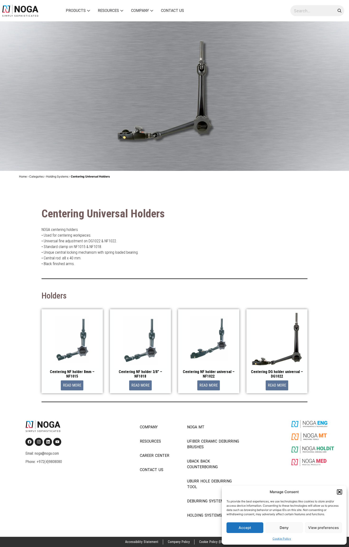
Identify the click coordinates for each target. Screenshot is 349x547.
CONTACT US (151, 470)
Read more (72, 385)
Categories (36, 176)
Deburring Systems (206, 501)
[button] (339, 492)
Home (23, 176)
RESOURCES (150, 441)
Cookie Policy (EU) (211, 542)
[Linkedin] (48, 442)
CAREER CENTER (154, 455)
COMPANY (149, 427)
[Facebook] (29, 442)
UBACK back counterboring (202, 464)
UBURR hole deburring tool (209, 484)
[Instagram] (39, 442)
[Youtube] (57, 442)
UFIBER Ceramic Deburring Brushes (213, 444)
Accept (245, 527)
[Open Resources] (121, 11)
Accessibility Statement (141, 542)
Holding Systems (57, 176)
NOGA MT (195, 427)
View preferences (323, 527)
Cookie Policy (282, 538)
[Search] (338, 10)
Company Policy (179, 542)
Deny (284, 527)
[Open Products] (88, 11)
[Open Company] (151, 11)
